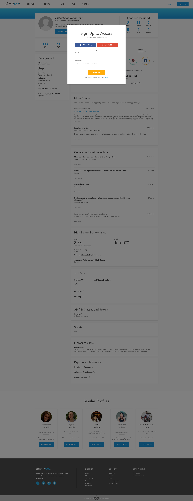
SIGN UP (96, 73)
